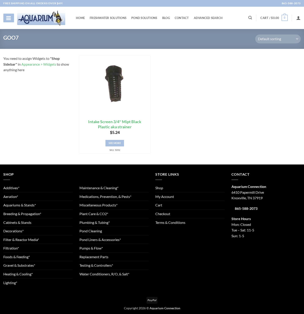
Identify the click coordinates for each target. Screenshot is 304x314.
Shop (159, 188)
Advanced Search (208, 18)
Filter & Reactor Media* (21, 239)
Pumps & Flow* (91, 248)
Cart (158, 205)
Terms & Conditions (170, 222)
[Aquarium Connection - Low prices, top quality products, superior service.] (41, 17)
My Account (164, 196)
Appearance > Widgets (38, 64)
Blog (166, 18)
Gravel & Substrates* (19, 265)
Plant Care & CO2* (93, 214)
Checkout (162, 214)
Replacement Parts (93, 257)
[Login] (298, 18)
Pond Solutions (144, 18)
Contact (182, 18)
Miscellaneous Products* (98, 205)
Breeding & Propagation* (22, 214)
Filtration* (11, 248)
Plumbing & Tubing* (94, 222)
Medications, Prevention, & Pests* (105, 196)
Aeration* (10, 196)
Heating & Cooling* (18, 274)
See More (115, 142)
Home (80, 18)
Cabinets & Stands (17, 222)
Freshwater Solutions (108, 18)
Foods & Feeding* (16, 257)
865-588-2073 (291, 3)
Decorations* (13, 231)
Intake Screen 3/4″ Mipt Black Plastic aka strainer (114, 124)
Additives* (11, 188)
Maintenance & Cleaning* (98, 188)
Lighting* (10, 283)
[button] (274, 18)
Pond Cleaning (90, 231)
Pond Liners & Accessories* (100, 239)
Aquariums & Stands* (19, 205)
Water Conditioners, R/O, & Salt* (104, 274)
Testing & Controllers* (96, 265)
